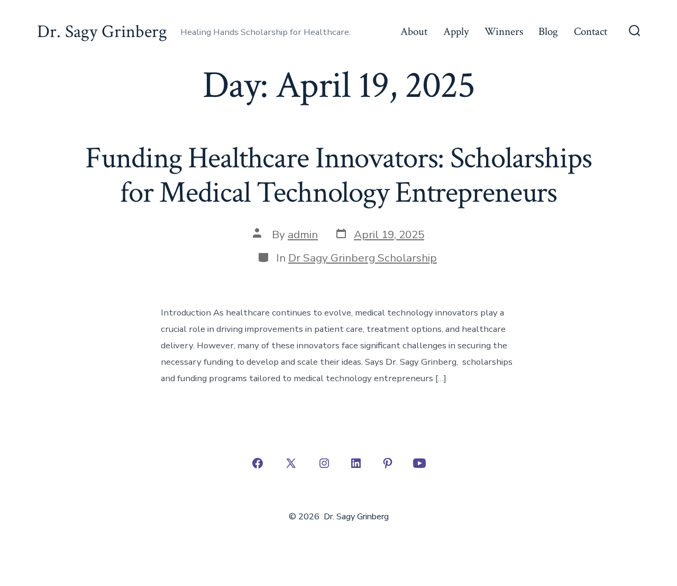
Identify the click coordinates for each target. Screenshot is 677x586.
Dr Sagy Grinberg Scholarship (362, 257)
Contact (590, 31)
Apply (456, 31)
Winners (503, 31)
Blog (548, 31)
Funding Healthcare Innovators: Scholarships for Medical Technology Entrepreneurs (338, 175)
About (413, 31)
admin (303, 234)
